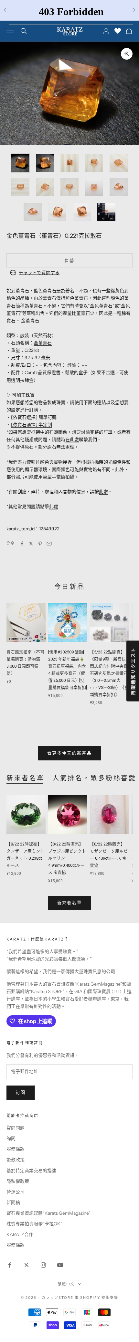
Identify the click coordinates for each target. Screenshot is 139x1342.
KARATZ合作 (19, 1234)
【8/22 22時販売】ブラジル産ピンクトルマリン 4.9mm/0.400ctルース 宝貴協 (67, 858)
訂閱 (21, 1092)
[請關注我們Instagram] (43, 1265)
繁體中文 (66, 1284)
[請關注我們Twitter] (26, 1265)
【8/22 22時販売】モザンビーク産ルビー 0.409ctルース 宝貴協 (109, 855)
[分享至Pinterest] (40, 543)
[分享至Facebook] (22, 543)
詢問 (11, 1138)
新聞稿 (13, 1202)
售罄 (70, 260)
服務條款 (15, 1149)
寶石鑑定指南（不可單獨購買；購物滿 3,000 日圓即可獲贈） (25, 663)
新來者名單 (25, 778)
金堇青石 (43, 343)
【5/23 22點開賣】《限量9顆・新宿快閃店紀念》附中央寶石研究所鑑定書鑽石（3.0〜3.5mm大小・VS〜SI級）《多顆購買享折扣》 (109, 673)
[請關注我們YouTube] (60, 1265)
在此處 (72, 439)
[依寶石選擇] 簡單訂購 (34, 417)
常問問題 (15, 1128)
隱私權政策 (17, 1181)
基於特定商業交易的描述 (31, 1170)
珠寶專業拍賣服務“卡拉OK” (34, 1224)
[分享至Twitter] (31, 543)
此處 (103, 492)
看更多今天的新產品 (69, 753)
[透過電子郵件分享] (49, 543)
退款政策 (15, 1160)
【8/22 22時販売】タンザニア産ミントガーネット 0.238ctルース (25, 855)
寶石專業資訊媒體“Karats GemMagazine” (48, 1213)
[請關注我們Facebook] (9, 1265)
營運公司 (15, 1192)
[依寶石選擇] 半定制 (31, 425)
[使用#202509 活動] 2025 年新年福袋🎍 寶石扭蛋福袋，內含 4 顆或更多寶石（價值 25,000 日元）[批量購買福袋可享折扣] (67, 670)
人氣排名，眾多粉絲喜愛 (94, 778)
